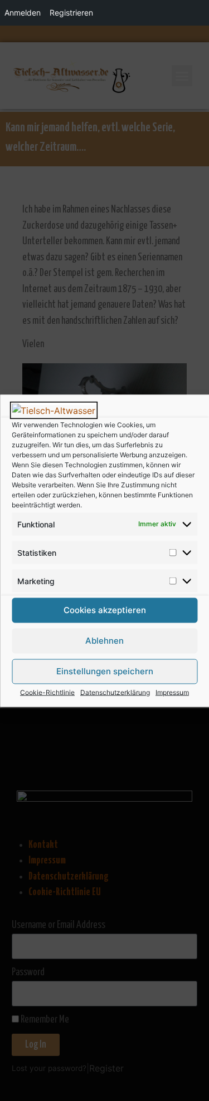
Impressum (172, 692)
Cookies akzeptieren (105, 610)
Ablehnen (104, 640)
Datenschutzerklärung (115, 692)
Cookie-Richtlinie (47, 692)
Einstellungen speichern (104, 671)
